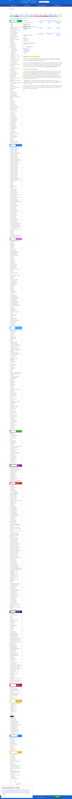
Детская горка (13, 756)
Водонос (12, 339)
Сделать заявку (56, 2)
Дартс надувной (13, 522)
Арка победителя (13, 704)
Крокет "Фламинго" (14, 91)
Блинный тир (13, 436)
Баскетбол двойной (14, 489)
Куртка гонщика (13, 715)
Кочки (11, 370)
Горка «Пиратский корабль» (15, 514)
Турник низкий (13, 314)
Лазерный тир (13, 443)
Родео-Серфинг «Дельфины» (15, 590)
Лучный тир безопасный (14, 449)
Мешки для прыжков (14, 395)
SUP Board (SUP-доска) (14, 737)
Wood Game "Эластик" (14, 180)
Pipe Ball (12, 24)
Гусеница (12, 357)
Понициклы (12, 773)
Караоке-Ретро (13, 651)
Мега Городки (13, 285)
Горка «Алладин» (13, 507)
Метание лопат (13, 454)
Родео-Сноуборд (13, 591)
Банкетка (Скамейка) (14, 706)
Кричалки (12, 89)
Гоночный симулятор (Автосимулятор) (13, 645)
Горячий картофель (14, 521)
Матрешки (12, 379)
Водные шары (13, 742)
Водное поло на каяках (14, 740)
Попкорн (12, 692)
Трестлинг (12, 675)
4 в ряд (12, 22)
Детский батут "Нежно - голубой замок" (15, 529)
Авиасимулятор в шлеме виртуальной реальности (14, 634)
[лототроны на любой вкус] (58, 23)
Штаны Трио (12, 428)
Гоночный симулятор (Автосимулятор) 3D (13, 647)
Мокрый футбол (13, 747)
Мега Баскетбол (13, 284)
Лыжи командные (13, 378)
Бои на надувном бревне (14, 492)
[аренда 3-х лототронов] (49, 23)
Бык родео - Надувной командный (16, 500)
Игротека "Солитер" (14, 212)
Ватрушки (12, 708)
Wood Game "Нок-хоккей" (14, 169)
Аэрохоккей (12, 181)
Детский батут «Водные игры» (15, 533)
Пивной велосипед (13, 113)
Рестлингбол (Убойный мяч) (15, 583)
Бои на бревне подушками (15, 255)
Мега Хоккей (12, 288)
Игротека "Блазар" (13, 195)
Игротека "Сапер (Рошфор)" (15, 211)
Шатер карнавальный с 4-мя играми (14, 134)
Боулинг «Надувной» (14, 33)
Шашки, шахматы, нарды (14, 236)
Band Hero (12, 613)
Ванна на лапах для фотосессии (16, 469)
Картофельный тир (13, 441)
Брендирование (57, 5)
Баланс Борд (12, 245)
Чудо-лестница (13, 324)
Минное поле (13, 396)
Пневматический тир (14, 458)
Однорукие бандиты (14, 660)
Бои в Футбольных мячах (14, 252)
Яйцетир (12, 138)
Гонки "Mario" (13, 755)
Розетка (12, 414)
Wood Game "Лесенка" (14, 166)
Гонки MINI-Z (12, 58)
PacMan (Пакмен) (13, 621)
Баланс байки (13, 244)
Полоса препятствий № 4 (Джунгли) (16, 568)
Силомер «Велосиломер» (14, 298)
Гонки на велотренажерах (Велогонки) (14, 69)
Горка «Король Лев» (14, 512)
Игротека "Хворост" (14, 213)
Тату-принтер (13, 476)
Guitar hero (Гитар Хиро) (14, 619)
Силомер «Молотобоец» (14, 301)
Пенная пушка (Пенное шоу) (15, 772)
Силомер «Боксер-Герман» (15, 297)
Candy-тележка (13, 687)
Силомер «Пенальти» (14, 303)
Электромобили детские (14, 778)
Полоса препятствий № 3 (14, 566)
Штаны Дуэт (12, 426)
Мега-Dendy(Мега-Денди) (14, 655)
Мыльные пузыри (13, 718)
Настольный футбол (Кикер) (15, 224)
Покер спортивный (14, 51)
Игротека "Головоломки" (14, 199)
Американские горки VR (14, 635)
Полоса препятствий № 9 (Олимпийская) (14, 577)
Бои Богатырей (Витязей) (14, 251)
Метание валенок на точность (15, 453)
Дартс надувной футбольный (15, 524)
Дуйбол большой (13, 76)
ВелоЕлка (12, 40)
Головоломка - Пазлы (14, 346)
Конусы (12, 714)
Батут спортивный (13, 249)
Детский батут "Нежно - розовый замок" (15, 531)
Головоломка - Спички (14, 352)
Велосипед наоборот (14, 264)
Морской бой (13, 657)
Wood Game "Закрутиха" (14, 154)
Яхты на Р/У (12, 140)
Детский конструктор (14, 760)
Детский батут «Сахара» (14, 552)
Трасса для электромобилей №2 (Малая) (15, 607)
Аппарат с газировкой (14, 688)
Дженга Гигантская (13, 74)
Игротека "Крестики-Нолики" (15, 205)
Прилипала (12, 581)
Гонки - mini (13, 67)
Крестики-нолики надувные (15, 87)
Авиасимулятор (13, 631)
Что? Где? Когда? (13, 132)
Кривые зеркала (13, 88)
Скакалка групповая (14, 416)
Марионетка (12, 102)
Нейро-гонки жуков (14, 104)
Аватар (12, 25)
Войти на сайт (57, 797)
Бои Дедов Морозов (14, 253)
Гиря (11, 270)
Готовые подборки (41, 5)
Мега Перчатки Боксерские (15, 389)
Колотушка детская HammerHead (16, 765)
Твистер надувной (13, 600)
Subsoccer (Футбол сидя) (14, 240)
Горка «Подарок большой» (15, 515)
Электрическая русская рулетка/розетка (15, 682)
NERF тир (12, 433)
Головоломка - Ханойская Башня (16, 353)
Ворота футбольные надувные (15, 269)
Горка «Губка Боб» (13, 509)
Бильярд (12, 182)
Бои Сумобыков (13, 259)
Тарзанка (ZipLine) (13, 777)
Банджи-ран (12, 488)
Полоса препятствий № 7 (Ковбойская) (14, 573)
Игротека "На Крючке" (14, 208)
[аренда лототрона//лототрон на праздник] (49, 29)
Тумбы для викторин (14, 127)
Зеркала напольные (14, 711)
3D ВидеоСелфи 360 (14, 467)
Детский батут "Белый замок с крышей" (15, 526)
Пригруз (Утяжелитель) (14, 723)
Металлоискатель (13, 392)
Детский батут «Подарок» (14, 549)
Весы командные (13, 338)
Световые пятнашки (14, 295)
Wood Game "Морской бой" (15, 167)
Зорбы (11, 278)
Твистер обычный (13, 126)
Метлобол (12, 289)
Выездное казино (13, 47)
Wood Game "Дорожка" (14, 151)
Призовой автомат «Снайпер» (15, 669)
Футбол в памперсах (14, 321)
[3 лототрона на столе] (41, 23)
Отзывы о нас (13, 5)
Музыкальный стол (13, 658)
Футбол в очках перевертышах (15, 320)
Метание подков (13, 394)
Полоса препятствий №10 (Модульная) (14, 579)
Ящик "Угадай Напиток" (14, 142)
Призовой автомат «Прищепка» (15, 668)
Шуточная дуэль (13, 462)
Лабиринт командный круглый (15, 373)
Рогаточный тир (13, 459)
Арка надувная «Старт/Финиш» (15, 703)
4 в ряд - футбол (13, 485)
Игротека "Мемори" (14, 207)
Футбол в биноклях (13, 317)
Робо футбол (12, 231)
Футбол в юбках (13, 322)
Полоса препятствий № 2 (14, 565)
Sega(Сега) (12, 624)
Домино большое (13, 75)
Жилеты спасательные (14, 744)
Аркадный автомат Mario (14, 637)
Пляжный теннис (13, 291)
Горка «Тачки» (13, 518)
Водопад (12, 340)
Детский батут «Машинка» (15, 544)
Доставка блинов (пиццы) (15, 358)
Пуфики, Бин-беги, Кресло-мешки (16, 724)
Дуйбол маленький (13, 186)
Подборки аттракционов (41, 797)
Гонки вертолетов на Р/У (14, 59)
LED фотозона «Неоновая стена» (16, 468)
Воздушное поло (13, 501)
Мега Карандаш (13, 384)
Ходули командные (13, 422)
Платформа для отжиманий (15, 722)
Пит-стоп (12, 114)
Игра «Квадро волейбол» (14, 279)
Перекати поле (13, 403)
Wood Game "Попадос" (14, 173)
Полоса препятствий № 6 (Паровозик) (14, 571)
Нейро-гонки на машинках (15, 107)
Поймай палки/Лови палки (15, 662)
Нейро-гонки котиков (14, 105)
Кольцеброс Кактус (13, 282)
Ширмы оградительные (14, 731)
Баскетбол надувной (14, 28)
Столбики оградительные (15, 730)
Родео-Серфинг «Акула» (14, 589)
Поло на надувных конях (14, 117)
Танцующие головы (14, 475)
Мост (11, 397)
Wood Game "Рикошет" (14, 174)
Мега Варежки (13, 382)
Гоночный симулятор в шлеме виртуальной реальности (15, 649)
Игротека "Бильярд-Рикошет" (15, 194)
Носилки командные (14, 398)
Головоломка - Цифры (14, 354)
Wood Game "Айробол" (14, 147)
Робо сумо (12, 230)
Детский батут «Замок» (14, 537)
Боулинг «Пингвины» (14, 34)
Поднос (12, 409)
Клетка (12, 363)
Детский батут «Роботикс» (15, 551)
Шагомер (12, 423)
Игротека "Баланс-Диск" (14, 192)
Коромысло (12, 369)
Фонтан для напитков (14, 695)
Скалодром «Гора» (13, 594)
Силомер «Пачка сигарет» (15, 302)
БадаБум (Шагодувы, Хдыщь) (15, 27)
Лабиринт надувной (14, 563)
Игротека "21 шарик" (14, 189)
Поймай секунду (13, 663)
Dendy (11, 617)
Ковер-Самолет (13, 365)
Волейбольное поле (14, 265)
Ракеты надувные (13, 411)
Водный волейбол (13, 743)
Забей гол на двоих (14, 558)
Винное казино (13, 44)
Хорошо (4, 795)
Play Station (12, 623)
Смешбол (12, 233)
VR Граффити (13, 626)
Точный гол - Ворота (14, 601)
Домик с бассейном (14, 764)
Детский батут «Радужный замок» (16, 550)
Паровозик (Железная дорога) (15, 771)
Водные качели (13, 741)
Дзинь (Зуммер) (13, 650)
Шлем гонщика (13, 733)
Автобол (12, 26)
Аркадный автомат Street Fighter (16, 641)
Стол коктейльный (13, 728)
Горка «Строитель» (13, 516)
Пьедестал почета (13, 292)
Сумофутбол (12, 310)
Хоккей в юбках (13, 323)
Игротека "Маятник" (14, 206)
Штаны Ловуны (13, 427)
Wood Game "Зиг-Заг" (14, 155)
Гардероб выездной (14, 709)
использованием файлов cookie (8, 791)
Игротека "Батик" (13, 193)
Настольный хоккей (14, 227)
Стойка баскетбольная (14, 309)
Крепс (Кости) (13, 53)
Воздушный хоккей (13, 502)
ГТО (11, 273)
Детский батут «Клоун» (14, 539)
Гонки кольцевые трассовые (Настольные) (14, 65)
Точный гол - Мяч (13, 602)
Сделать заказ (29, 32)
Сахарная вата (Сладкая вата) (15, 693)
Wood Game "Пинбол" (14, 170)
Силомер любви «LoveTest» (15, 305)
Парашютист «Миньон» (14, 770)
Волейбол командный (14, 342)
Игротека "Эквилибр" (14, 214)
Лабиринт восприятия (14, 94)
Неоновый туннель (14, 472)
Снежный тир (13, 460)
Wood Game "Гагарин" (14, 149)
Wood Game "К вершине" (14, 156)
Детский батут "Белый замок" (15, 527)
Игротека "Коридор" (14, 204)
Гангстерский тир (13, 437)
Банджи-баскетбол (13, 487)
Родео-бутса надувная (14, 585)
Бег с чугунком (13, 333)
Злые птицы (12, 79)
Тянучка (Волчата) (13, 421)
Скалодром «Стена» (14, 596)
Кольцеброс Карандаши (14, 283)
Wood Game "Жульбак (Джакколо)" (16, 153)
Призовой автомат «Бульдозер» (15, 664)
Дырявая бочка (13, 359)
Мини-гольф (12, 103)
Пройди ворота (13, 410)
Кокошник (12, 366)
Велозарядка (13, 41)
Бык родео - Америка (14, 495)
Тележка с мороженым (14, 694)
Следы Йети (12, 417)
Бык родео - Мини (13, 499)
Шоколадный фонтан (14, 698)
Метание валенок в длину (15, 452)
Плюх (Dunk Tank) (13, 116)
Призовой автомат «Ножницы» (15, 667)
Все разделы (27, 5)
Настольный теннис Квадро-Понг (16, 223)
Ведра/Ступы (13, 336)
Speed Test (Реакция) (14, 625)
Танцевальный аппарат (14, 674)
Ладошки (12, 375)
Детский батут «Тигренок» (15, 553)
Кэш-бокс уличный (13, 562)
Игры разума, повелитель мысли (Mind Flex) (15, 81)
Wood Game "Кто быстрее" (15, 163)
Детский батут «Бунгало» (14, 532)
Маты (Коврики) (13, 717)
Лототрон (12, 716)
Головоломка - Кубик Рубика (15, 344)
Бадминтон (12, 243)
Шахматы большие (13, 135)
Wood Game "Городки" (14, 150)
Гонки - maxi (13, 66)
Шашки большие (13, 137)
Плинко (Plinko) (13, 115)
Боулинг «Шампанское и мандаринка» (14, 38)
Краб (11, 371)
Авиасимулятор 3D (13, 632)
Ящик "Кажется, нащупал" (15, 141)
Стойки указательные (14, 727)
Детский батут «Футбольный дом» (16, 557)
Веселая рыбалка (13, 337)
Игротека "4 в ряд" (13, 191)
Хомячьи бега (13, 129)
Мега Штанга (13, 391)
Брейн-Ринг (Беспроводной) (15, 39)
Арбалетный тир (13, 434)
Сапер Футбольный (14, 122)
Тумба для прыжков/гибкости (15, 311)
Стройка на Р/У (13, 123)
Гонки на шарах (13, 70)
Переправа (12, 404)
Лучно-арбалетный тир (14, 447)
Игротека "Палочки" (14, 210)
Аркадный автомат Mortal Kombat (16, 638)
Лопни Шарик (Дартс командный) (16, 446)
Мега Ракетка (13, 390)
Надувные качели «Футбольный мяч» (15, 769)
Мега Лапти (12, 386)
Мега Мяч (12, 286)
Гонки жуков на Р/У (13, 61)
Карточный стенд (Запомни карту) (16, 82)
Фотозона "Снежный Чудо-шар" (15, 480)
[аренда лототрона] (41, 29)
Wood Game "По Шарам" (14, 172)
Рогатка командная (14, 413)
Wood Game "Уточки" (14, 176)
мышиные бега (35, 88)
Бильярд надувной (13, 491)
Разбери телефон (13, 670)
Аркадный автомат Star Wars (15, 640)
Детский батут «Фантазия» (15, 556)
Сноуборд (12, 673)
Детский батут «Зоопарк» (14, 538)
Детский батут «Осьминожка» (15, 546)
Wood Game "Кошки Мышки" (15, 162)
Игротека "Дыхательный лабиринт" (16, 201)
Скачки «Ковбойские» (14, 597)
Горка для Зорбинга (14, 520)
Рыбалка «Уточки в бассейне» (15, 775)
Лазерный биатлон (13, 442)
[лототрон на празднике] (41, 35)
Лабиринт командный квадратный (16, 372)
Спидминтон (13, 308)
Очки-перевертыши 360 (14, 110)
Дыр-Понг (12, 187)
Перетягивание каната (14, 405)
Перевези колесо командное (15, 401)
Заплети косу (13, 360)
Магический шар (13, 101)
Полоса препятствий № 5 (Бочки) (16, 569)
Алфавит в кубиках (13, 331)
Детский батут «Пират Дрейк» (15, 547)
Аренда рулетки (13, 48)
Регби (11, 582)
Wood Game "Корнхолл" (14, 161)
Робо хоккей (12, 232)
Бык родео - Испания (14, 496)
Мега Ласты (12, 388)
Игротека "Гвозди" (13, 198)
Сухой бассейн (13, 776)
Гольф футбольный (13, 506)
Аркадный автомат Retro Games (15, 639)
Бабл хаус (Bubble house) (14, 754)
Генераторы (12, 710)
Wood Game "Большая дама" (15, 148)
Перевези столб (13, 402)
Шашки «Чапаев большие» (15, 136)
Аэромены (12, 705)
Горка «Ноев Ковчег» (14, 513)
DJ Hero (12, 618)
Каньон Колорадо (13, 559)
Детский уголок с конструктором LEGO (15, 762)
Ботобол (12, 334)
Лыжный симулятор (14, 654)
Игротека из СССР (13, 217)
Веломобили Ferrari (14, 263)
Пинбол (12, 661)
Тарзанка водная (13, 749)
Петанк (12, 111)
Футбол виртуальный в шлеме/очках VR (15, 678)
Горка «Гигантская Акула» (15, 508)
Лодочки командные (14, 377)
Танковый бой (13, 124)
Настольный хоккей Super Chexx (16, 229)
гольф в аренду (29, 83)
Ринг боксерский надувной (15, 584)
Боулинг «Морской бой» (14, 32)
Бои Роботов (12, 185)
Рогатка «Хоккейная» (14, 120)
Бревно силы (13, 262)
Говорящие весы (13, 55)
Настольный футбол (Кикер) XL (15, 225)
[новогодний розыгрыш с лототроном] (49, 35)
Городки (12, 271)
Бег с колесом (13, 332)
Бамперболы (12, 246)
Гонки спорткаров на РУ (14, 73)
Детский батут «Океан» (14, 545)
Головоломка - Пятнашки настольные (14, 351)
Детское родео (13, 763)
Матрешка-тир (13, 450)
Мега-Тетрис (12, 656)
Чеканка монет (13, 130)
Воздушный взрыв (13, 45)
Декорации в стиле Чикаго (15, 54)
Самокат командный (14, 415)
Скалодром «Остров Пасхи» (15, 595)
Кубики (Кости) (13, 93)
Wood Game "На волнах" (14, 168)
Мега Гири (12, 383)
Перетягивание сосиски (14, 407)
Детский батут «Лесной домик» (15, 543)
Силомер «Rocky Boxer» (14, 296)
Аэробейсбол (13, 486)
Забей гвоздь (13, 276)
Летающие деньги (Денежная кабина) (15, 97)
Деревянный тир (13, 440)
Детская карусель (13, 757)
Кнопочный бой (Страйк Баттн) (15, 219)
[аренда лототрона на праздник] (58, 35)
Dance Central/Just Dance (14, 614)
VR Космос (12, 627)
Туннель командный (14, 420)
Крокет (12, 90)
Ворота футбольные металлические (13, 267)
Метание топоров (13, 456)
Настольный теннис (14, 220)
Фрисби (12, 316)
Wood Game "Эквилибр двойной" (16, 179)
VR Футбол (12, 629)
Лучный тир (12, 448)
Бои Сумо (12, 258)
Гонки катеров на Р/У (14, 63)
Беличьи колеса (13, 250)
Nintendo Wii (12, 620)
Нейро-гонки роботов (14, 108)
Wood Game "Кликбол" (14, 157)
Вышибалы (12, 503)
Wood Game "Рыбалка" (14, 175)
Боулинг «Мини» (13, 31)
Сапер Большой (13, 121)
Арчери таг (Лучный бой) (14, 435)
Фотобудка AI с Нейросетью (15, 478)
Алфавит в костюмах (14, 330)
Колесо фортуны (13, 83)
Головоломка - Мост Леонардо (15, 345)
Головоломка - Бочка (14, 343)
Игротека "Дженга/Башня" (15, 200)
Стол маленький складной (15, 729)
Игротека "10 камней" (14, 188)
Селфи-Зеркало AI (13, 474)
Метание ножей (13, 455)
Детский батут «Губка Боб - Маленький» (14, 536)
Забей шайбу (13, 277)
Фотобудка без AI (13, 479)
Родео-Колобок (13, 588)
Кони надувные (13, 367)
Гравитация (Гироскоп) (14, 272)
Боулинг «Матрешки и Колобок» (15, 30)
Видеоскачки (13, 643)
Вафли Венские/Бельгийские (15, 689)
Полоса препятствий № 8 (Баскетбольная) (14, 575)
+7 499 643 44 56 (34, 2)
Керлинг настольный (14, 218)
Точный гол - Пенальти (14, 603)
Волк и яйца (12, 46)
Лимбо (12, 98)
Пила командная (13, 408)
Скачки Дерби (13, 598)
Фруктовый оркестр (14, 128)
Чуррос (12, 696)
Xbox (11, 630)
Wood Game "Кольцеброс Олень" (16, 160)
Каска (11, 712)
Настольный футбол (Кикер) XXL (15, 226)
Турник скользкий (13, 315)
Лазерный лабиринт (14, 95)
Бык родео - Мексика (14, 497)
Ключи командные (13, 364)
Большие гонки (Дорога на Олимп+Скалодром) (14, 494)
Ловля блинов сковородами (15, 376)
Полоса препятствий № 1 (14, 564)
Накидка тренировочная (14, 721)
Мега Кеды (12, 385)
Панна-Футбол (13, 290)
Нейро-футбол (13, 109)
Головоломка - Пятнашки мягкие (16, 349)
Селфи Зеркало (13, 473)
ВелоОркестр (13, 42)
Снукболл (12, 307)
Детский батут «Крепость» (15, 540)
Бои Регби (12, 256)
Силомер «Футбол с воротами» (15, 304)
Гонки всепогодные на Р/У (15, 60)
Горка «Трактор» (13, 519)
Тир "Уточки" (13, 461)
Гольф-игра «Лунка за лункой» (15, 57)
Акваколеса (12, 738)
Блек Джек (12, 52)
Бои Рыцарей (13, 257)
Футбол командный (14, 609)
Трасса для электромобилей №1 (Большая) (15, 605)
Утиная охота (13, 676)
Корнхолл (12, 84)
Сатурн (12, 748)
